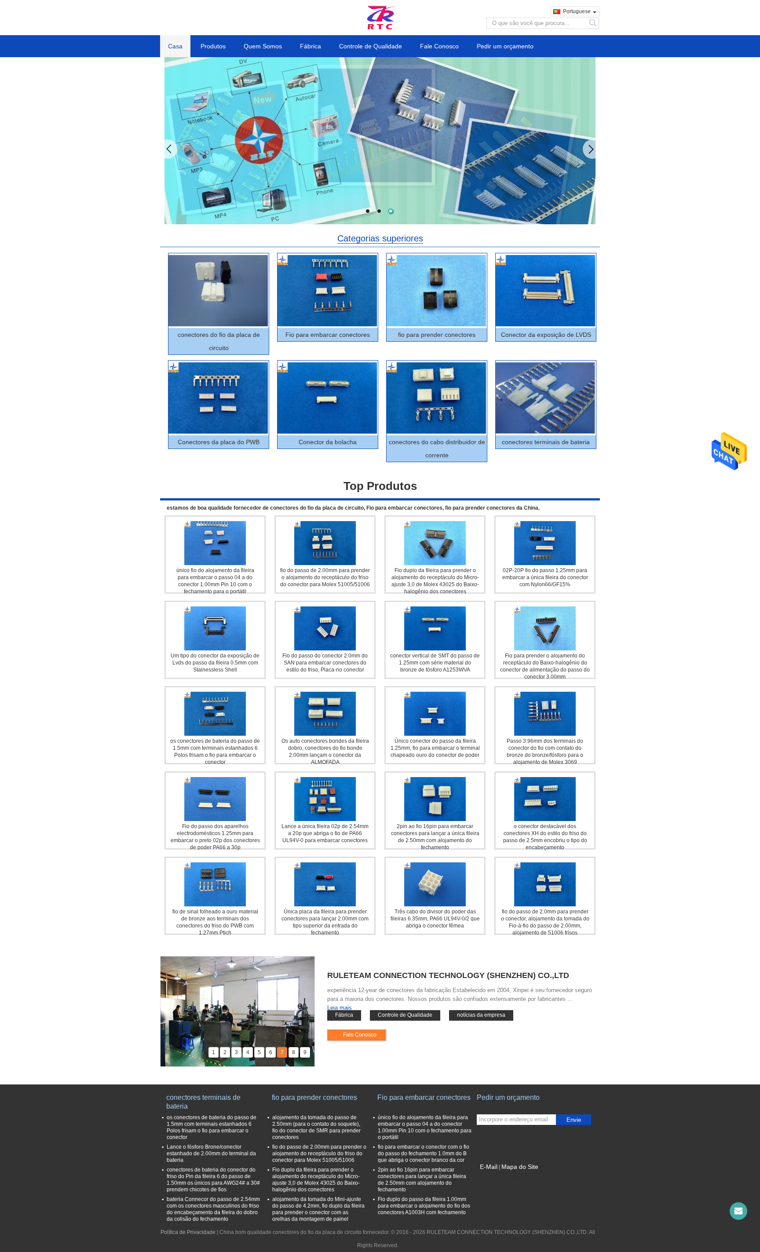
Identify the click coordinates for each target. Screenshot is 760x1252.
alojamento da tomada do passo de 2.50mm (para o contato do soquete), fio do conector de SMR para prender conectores (316, 1127)
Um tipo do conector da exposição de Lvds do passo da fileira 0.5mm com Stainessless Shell (215, 663)
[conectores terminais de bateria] (545, 398)
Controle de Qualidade (370, 46)
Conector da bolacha (328, 441)
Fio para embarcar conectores (327, 334)
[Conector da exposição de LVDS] (545, 290)
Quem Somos (263, 46)
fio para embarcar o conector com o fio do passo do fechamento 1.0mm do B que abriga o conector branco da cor (423, 1153)
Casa (175, 46)
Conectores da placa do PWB (218, 441)
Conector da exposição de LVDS (546, 334)
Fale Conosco (439, 46)
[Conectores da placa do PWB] (218, 398)
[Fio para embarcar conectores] (327, 290)
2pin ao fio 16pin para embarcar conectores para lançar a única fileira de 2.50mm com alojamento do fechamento (422, 1180)
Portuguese (577, 11)
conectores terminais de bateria (546, 441)
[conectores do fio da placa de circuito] (218, 290)
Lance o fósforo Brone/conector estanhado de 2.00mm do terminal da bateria (211, 1153)
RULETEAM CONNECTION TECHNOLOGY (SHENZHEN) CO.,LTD (448, 975)
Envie (573, 1120)
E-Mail (488, 1166)
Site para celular (501, 1178)
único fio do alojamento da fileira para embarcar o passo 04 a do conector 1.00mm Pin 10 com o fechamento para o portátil (424, 1127)
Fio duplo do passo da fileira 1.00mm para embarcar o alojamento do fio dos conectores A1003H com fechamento (424, 1205)
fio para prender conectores (436, 334)
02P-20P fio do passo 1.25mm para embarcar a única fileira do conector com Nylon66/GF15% (545, 577)
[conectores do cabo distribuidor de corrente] (436, 398)
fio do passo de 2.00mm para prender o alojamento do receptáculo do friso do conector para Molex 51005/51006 (325, 577)
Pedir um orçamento (505, 46)
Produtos (213, 46)
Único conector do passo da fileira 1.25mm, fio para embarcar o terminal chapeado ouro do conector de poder (435, 748)
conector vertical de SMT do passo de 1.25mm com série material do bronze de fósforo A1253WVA (435, 663)
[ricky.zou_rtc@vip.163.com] (738, 1211)
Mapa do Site (519, 1166)
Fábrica (310, 46)
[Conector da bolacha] (327, 398)
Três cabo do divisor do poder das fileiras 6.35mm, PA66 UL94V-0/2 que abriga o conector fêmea (435, 919)
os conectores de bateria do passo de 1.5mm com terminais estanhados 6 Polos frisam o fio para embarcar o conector (211, 1127)
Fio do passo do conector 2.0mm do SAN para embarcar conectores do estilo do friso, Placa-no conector (325, 663)
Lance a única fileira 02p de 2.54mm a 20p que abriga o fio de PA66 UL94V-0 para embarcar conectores (325, 833)
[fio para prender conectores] (436, 290)
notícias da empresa (481, 1015)
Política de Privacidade (188, 1232)
